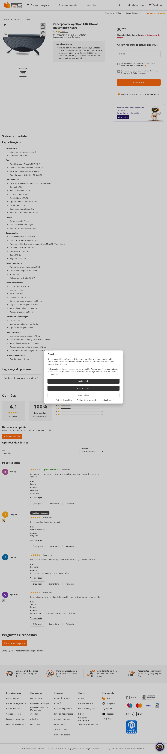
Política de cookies (64, 400)
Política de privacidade (87, 400)
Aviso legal (106, 400)
